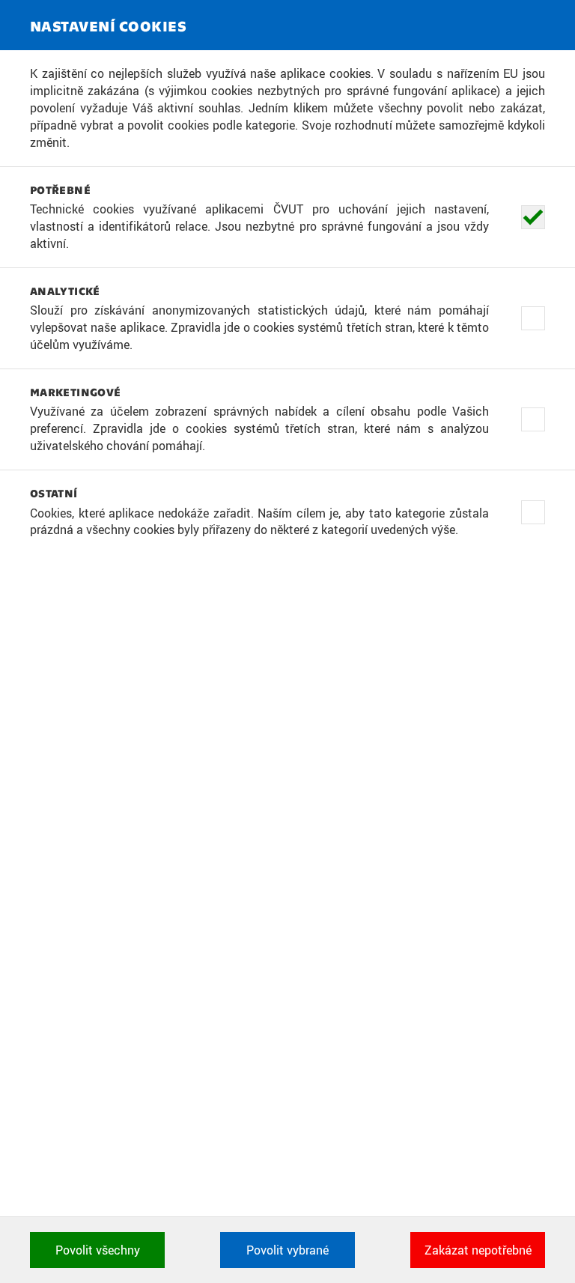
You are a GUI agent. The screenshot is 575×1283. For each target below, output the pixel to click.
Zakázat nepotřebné (478, 1250)
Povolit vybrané (287, 1250)
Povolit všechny (97, 1250)
